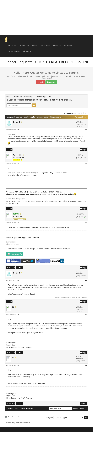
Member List (15, 51)
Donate (58, 45)
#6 (86, 365)
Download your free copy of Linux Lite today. (23, 237)
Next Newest (26, 408)
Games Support (42, 96)
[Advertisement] (46, 17)
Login (41, 82)
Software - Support (28, 96)
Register (52, 82)
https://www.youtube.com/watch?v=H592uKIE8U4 (26, 383)
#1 (86, 130)
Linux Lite (25, 45)
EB (13, 307)
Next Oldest (14, 408)
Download (46, 45)
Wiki (35, 45)
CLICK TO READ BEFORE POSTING (62, 62)
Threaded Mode (80, 117)
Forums (13, 45)
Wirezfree (17, 155)
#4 (86, 280)
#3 (86, 223)
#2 (86, 164)
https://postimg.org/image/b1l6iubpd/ (21, 294)
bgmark (16, 122)
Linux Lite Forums (13, 96)
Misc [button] (27, 51)
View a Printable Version (15, 417)
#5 (86, 315)
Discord (69, 45)
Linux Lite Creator (13, 244)
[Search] (34, 105)
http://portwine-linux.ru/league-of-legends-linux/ (25, 332)
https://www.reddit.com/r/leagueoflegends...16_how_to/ (37, 227)
